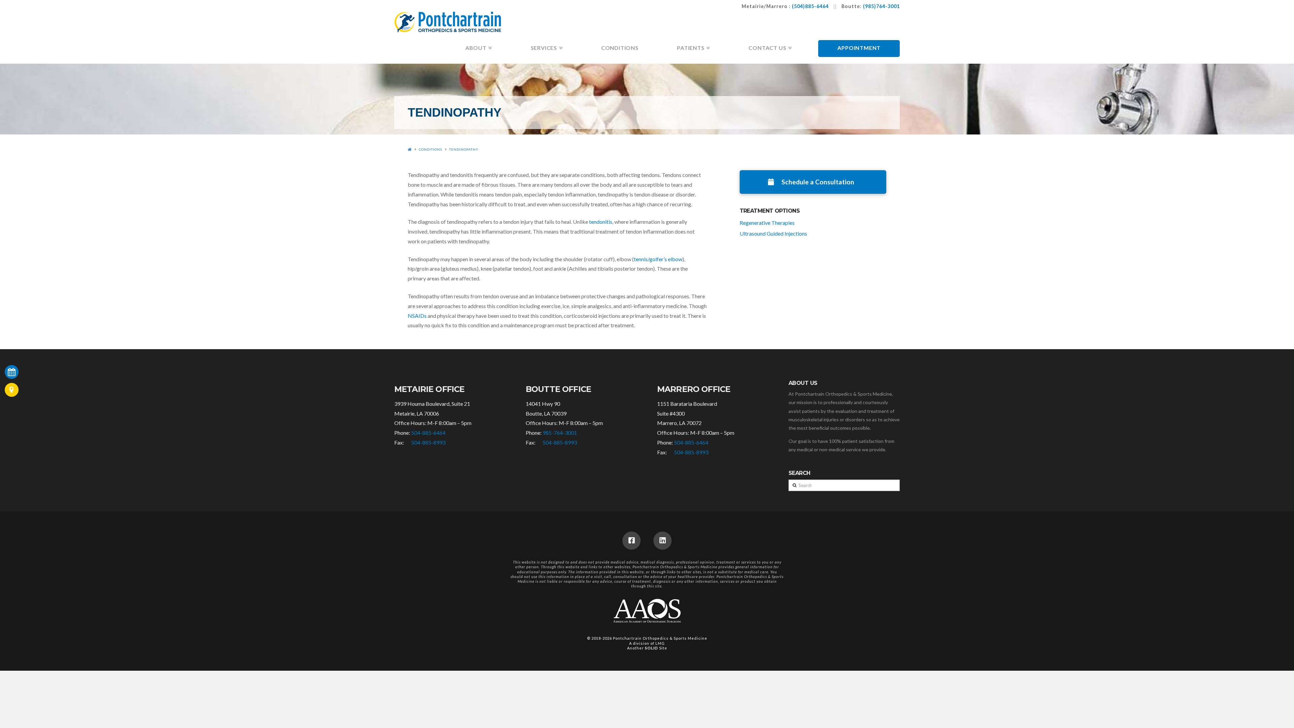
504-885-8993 (428, 442)
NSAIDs (417, 315)
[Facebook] (631, 541)
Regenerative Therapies (767, 222)
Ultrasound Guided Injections (773, 233)
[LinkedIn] (662, 541)
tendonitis (600, 221)
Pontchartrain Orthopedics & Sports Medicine (660, 638)
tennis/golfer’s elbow (658, 259)
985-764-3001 (560, 432)
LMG (660, 643)
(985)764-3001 (881, 6)
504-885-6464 (428, 432)
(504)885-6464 (810, 6)
